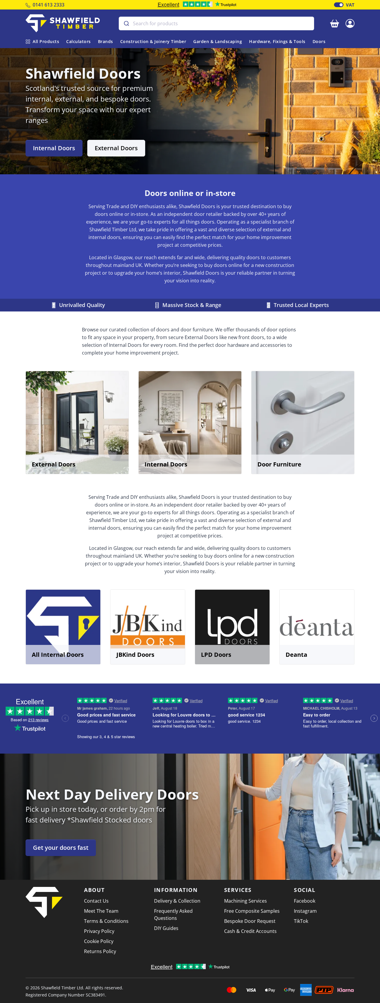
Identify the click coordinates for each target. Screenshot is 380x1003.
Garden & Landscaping (217, 41)
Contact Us (96, 901)
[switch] (338, 4)
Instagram (305, 911)
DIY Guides (166, 928)
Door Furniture (279, 464)
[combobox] (216, 23)
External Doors (116, 148)
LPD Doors (216, 655)
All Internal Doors (58, 655)
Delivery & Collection (177, 901)
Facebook (304, 901)
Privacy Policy (99, 931)
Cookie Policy (98, 941)
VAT (350, 5)
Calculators (78, 41)
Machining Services (245, 901)
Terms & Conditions (106, 921)
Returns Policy (100, 951)
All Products (46, 41)
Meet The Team (101, 911)
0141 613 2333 (48, 4)
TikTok (301, 921)
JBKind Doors (135, 655)
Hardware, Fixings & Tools (277, 41)
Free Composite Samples (252, 911)
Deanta (296, 655)
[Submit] (126, 23)
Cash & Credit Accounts (250, 931)
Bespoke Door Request (250, 921)
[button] (350, 23)
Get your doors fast (60, 848)
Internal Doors (54, 148)
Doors (319, 41)
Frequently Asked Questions (173, 914)
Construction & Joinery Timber (153, 41)
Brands (105, 41)
